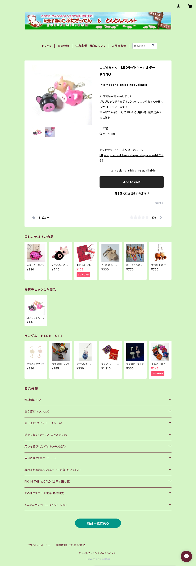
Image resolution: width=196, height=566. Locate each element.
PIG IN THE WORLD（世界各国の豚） (47, 481)
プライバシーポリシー (39, 545)
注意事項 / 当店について (90, 45)
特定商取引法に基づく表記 (70, 545)
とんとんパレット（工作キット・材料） (45, 504)
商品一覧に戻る (98, 523)
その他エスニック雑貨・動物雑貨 (44, 493)
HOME (46, 45)
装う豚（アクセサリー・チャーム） (43, 423)
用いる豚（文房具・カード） (40, 458)
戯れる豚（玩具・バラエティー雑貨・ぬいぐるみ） (52, 469)
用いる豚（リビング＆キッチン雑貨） (45, 446)
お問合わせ (119, 45)
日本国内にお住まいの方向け (131, 193)
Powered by (94, 559)
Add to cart (131, 182)
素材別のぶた (32, 399)
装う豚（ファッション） (37, 411)
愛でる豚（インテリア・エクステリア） (46, 434)
